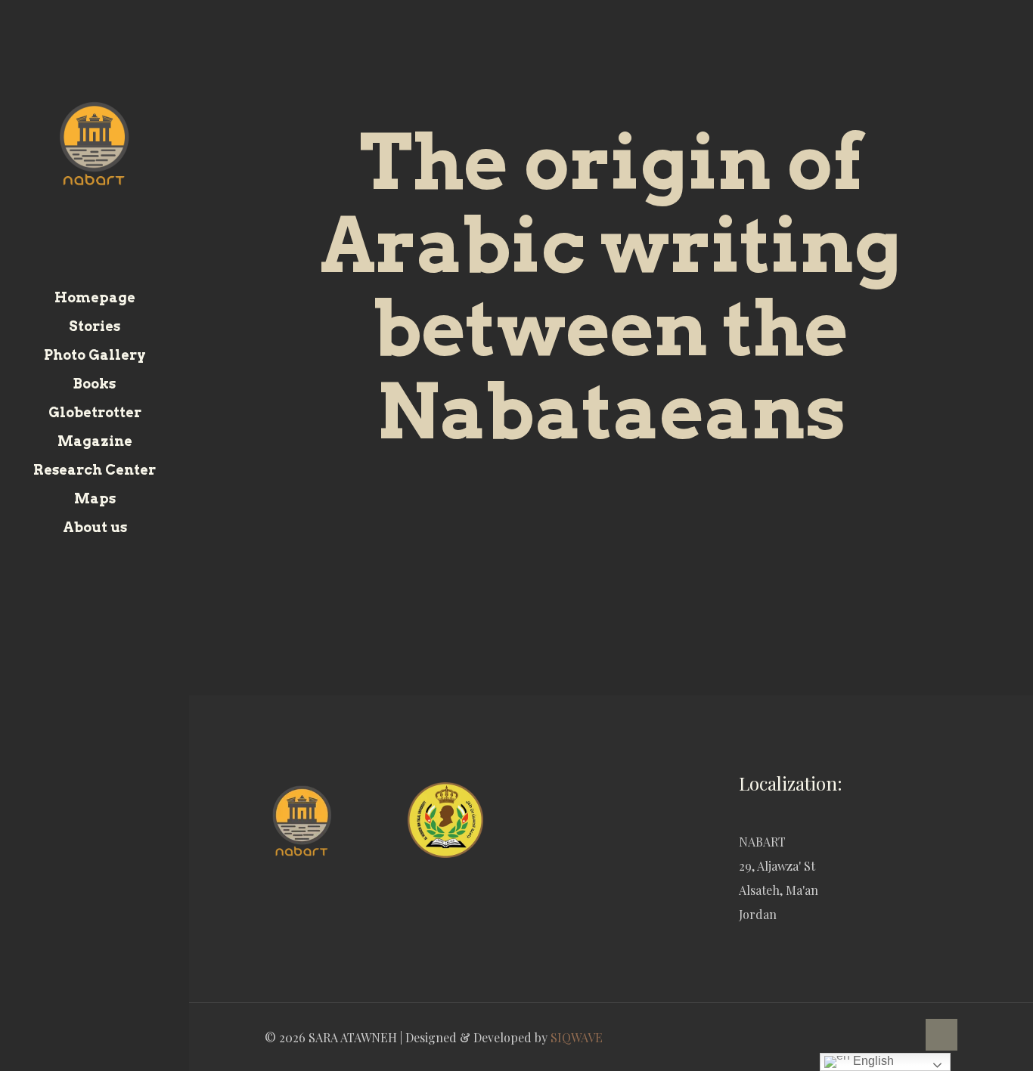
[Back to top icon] (941, 1035)
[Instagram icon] (113, 1050)
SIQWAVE (577, 1037)
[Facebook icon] (76, 1050)
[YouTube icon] (95, 1050)
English (872, 1060)
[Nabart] (94, 141)
